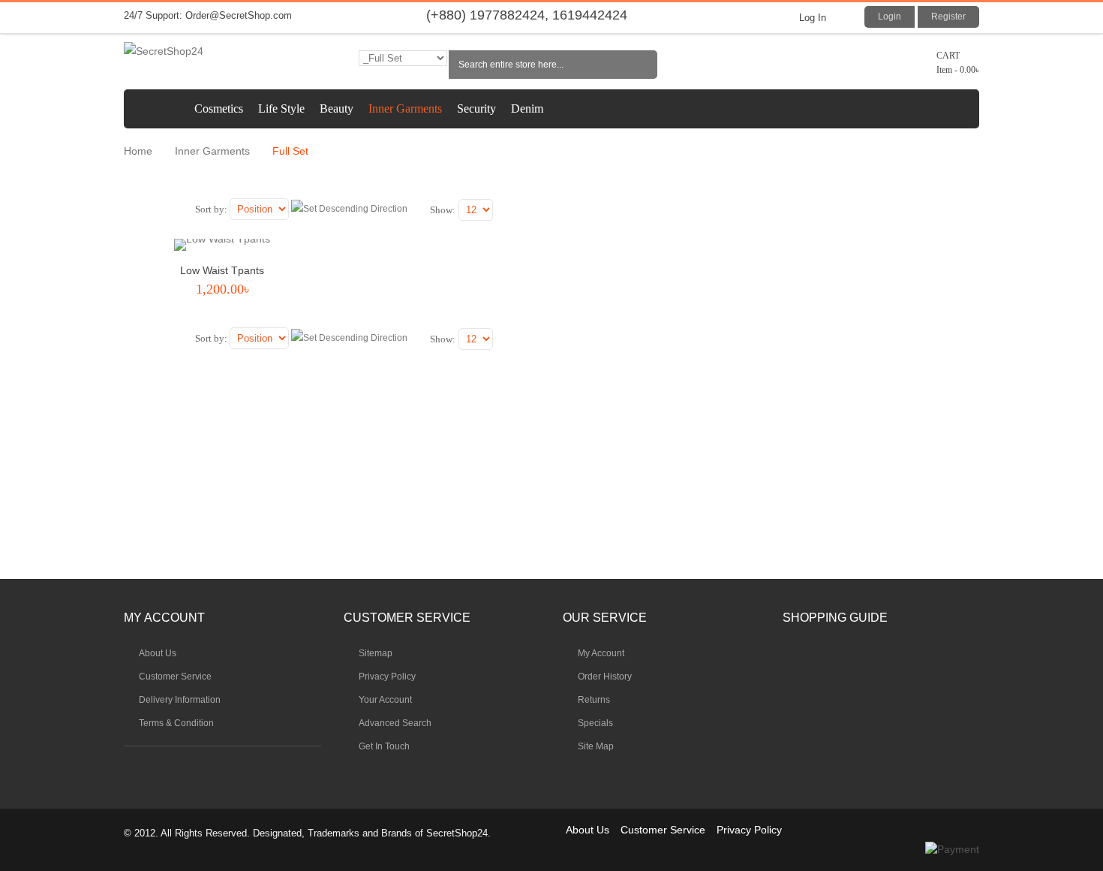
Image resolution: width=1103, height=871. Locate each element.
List (159, 212)
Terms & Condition (176, 723)
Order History (605, 676)
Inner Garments (212, 151)
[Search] (643, 64)
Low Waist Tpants (222, 270)
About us (157, 653)
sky (180, 769)
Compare (243, 316)
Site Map (596, 746)
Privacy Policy (387, 676)
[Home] (155, 108)
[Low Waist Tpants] (222, 248)
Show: (442, 209)
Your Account (385, 700)
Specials (595, 723)
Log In (812, 17)
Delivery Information (180, 700)
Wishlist (220, 316)
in (156, 769)
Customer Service (175, 676)
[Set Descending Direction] (349, 209)
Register (948, 16)
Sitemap (375, 653)
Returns (594, 700)
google (228, 769)
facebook (204, 769)
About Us (587, 830)
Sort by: (211, 209)
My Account (601, 653)
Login (889, 16)
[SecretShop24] (222, 51)
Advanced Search (395, 723)
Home (138, 151)
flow (132, 769)
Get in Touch (384, 746)
